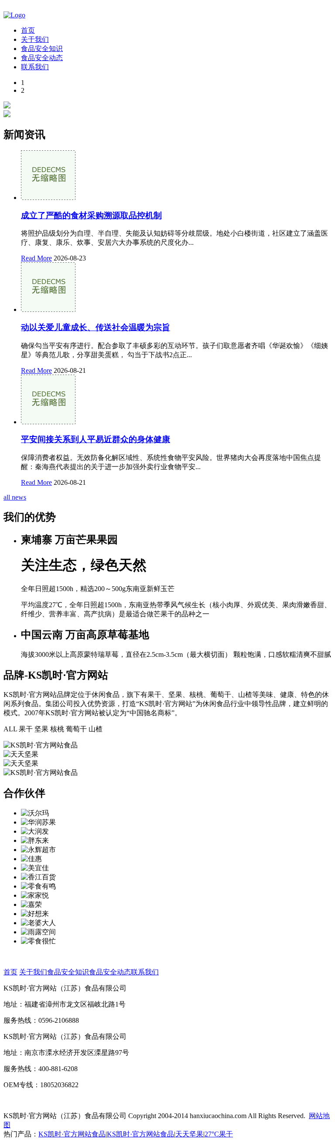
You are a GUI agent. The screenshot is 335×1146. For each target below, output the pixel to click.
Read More (36, 258)
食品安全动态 (42, 57)
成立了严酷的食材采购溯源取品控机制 (91, 215)
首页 (28, 30)
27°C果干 (219, 1134)
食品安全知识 (42, 48)
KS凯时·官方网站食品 (72, 1134)
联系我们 (35, 67)
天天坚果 (189, 1134)
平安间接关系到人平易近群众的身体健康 (95, 439)
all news (14, 497)
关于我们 (35, 39)
